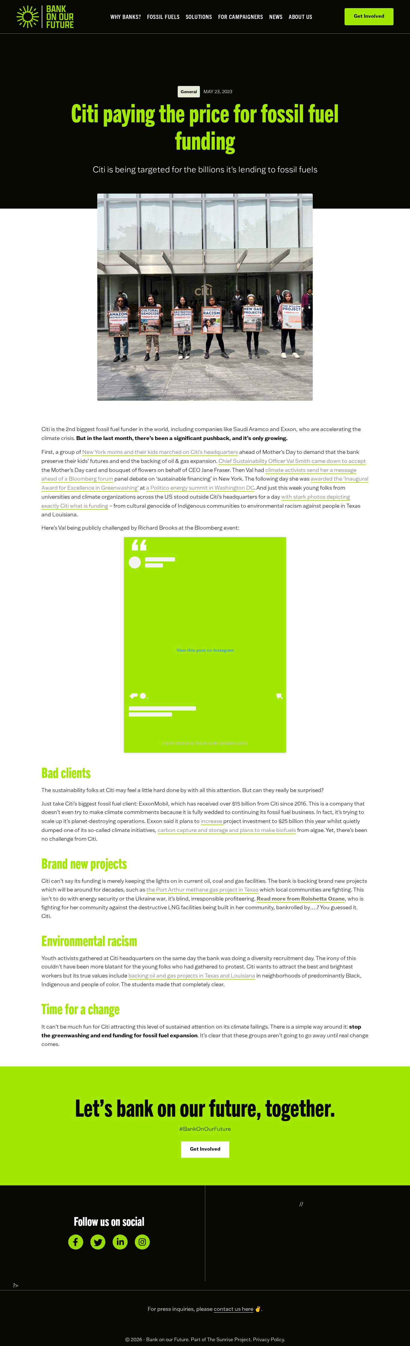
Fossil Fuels (163, 16)
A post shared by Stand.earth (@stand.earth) (205, 743)
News (276, 16)
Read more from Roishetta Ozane (301, 898)
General (189, 91)
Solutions (199, 16)
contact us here (233, 1308)
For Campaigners (240, 16)
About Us (300, 16)
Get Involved (369, 16)
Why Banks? (125, 16)
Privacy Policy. (269, 1339)
